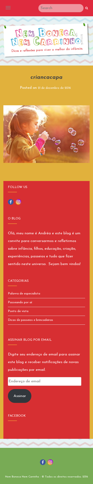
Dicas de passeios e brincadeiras (30, 320)
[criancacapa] (46, 134)
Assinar (20, 396)
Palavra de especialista (24, 293)
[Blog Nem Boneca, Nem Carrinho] (46, 40)
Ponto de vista (18, 311)
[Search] (87, 8)
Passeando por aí (20, 302)
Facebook (17, 416)
